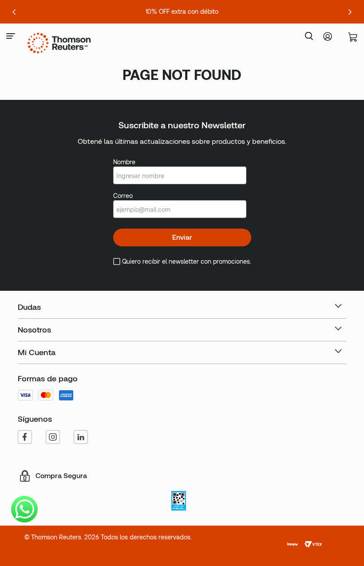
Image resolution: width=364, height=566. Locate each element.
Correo (123, 195)
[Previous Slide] (14, 12)
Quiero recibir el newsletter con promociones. (186, 261)
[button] (10, 37)
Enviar (182, 237)
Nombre (124, 162)
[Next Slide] (349, 12)
